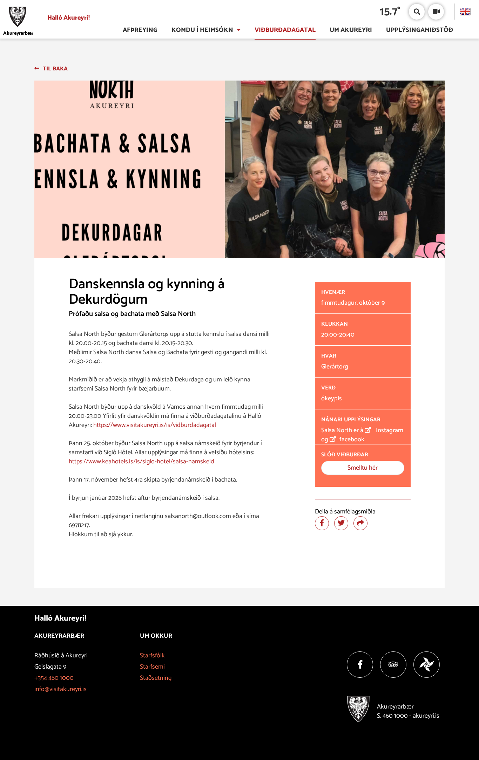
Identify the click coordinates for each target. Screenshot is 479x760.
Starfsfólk (152, 655)
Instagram (389, 430)
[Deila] (360, 523)
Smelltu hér (363, 468)
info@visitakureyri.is (60, 689)
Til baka (55, 69)
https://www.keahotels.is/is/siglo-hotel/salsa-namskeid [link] (141, 461)
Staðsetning (155, 678)
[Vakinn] (426, 664)
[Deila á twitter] (341, 523)
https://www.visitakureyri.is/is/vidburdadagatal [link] (154, 425)
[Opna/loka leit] (417, 12)
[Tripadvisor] (393, 664)
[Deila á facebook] (322, 523)
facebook (351, 439)
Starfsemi (152, 667)
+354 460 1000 (54, 678)
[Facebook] (360, 664)
